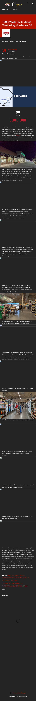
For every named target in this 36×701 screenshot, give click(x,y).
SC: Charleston (7, 580)
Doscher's (18, 135)
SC (28, 578)
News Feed (5, 9)
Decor (4, 578)
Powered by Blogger (19, 693)
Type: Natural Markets (10, 586)
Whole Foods (23, 586)
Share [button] (4, 589)
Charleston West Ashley (16, 575)
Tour (15, 580)
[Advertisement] (18, 665)
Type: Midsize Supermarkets (12, 583)
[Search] (28, 3)
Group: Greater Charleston (17, 578)
